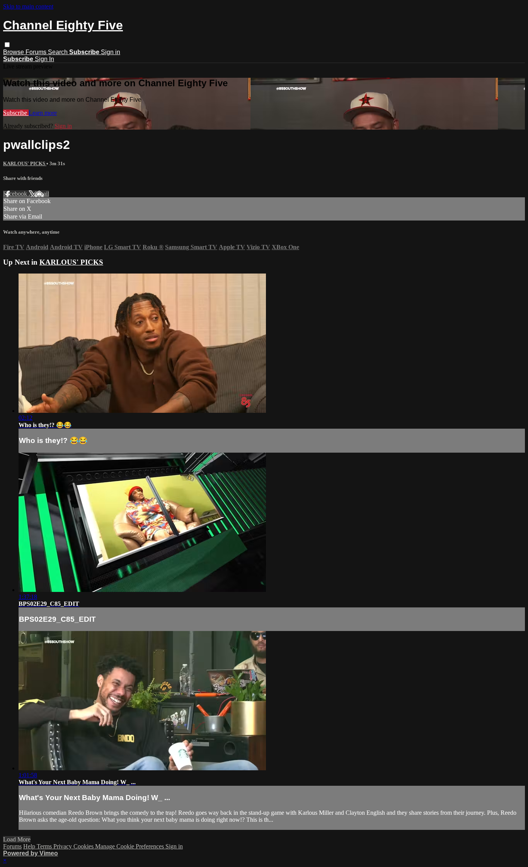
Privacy (63, 846)
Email (42, 193)
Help (30, 846)
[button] (7, 44)
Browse (14, 52)
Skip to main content (28, 6)
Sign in (110, 52)
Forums (37, 52)
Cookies (84, 846)
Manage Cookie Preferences (130, 846)
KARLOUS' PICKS (24, 163)
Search (58, 52)
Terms (45, 846)
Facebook (16, 193)
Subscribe (16, 112)
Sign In (44, 59)
